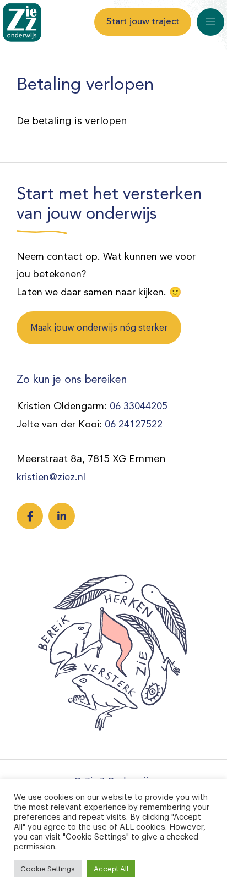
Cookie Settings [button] (47, 869)
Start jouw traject (142, 21)
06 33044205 (138, 407)
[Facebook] (30, 516)
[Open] (210, 22)
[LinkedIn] (61, 516)
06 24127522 (134, 425)
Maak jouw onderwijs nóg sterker (98, 327)
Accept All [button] (111, 869)
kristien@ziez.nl (51, 477)
